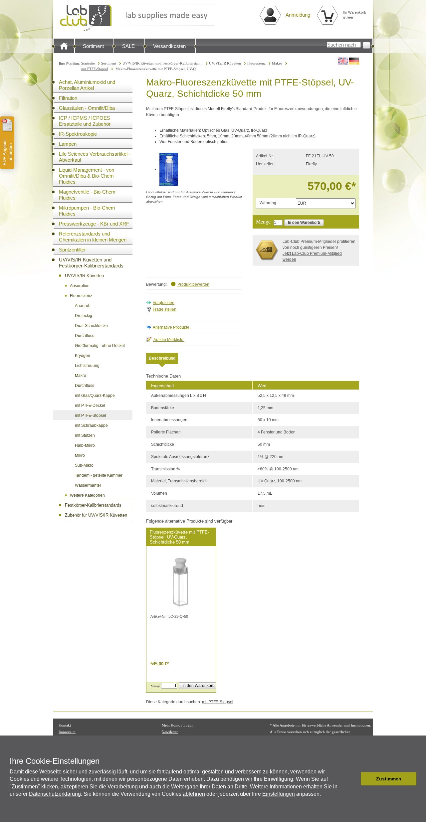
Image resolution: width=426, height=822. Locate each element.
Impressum (67, 732)
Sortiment (93, 46)
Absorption (80, 285)
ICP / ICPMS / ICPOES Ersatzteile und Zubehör (84, 121)
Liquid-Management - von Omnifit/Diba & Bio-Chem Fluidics (86, 176)
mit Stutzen (85, 435)
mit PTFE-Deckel (90, 405)
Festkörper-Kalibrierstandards (93, 505)
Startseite (88, 63)
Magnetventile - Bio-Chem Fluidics (87, 195)
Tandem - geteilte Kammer (98, 475)
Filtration (68, 98)
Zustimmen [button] (388, 778)
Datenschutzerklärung (55, 794)
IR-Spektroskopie (78, 134)
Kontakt (65, 725)
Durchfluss (84, 335)
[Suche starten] (366, 45)
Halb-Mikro (85, 445)
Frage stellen (164, 309)
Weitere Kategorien (87, 495)
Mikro (80, 455)
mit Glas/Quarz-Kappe (95, 395)
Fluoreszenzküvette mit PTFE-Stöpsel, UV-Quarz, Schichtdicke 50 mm (179, 537)
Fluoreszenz (256, 63)
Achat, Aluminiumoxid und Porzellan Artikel (87, 85)
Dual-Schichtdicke (91, 325)
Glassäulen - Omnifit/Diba (87, 108)
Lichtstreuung (87, 365)
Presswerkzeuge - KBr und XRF (94, 224)
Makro (277, 63)
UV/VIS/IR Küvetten (225, 63)
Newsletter (170, 732)
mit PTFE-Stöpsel (94, 69)
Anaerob (83, 305)
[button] (353, 778)
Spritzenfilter (72, 249)
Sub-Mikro (84, 465)
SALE (128, 46)
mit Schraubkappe (91, 425)
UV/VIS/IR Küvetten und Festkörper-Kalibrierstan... (162, 63)
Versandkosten (169, 46)
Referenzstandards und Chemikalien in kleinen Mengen (92, 237)
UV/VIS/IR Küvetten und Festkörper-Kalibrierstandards (91, 262)
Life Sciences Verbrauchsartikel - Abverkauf (94, 157)
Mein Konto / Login (177, 725)
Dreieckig (83, 315)
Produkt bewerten (193, 284)
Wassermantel (88, 485)
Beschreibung (162, 358)
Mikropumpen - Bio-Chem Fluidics (87, 211)
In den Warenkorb (304, 222)
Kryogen (82, 355)
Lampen (68, 144)
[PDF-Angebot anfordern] (7, 125)
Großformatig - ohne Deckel (100, 345)
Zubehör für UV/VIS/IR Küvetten (96, 515)
